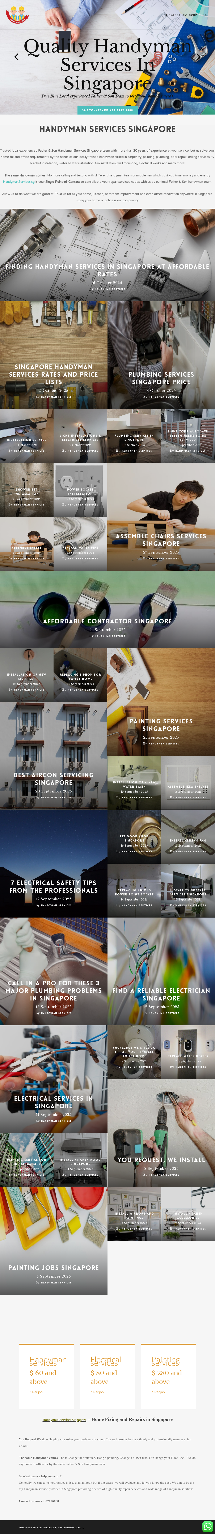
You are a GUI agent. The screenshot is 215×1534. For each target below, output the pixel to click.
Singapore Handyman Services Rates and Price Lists (53, 374)
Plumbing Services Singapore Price (161, 378)
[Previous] (8, 57)
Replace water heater (188, 1056)
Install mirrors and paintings (134, 1216)
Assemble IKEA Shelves (188, 786)
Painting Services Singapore (161, 725)
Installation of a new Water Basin (134, 784)
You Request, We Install (161, 1160)
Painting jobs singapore (53, 1268)
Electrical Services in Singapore (53, 1102)
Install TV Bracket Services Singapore (188, 892)
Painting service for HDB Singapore (26, 1162)
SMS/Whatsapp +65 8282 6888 (107, 110)
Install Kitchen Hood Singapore (80, 1162)
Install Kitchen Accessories (188, 1216)
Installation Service (26, 440)
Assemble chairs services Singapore (161, 540)
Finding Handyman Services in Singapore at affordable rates (108, 270)
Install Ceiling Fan (188, 840)
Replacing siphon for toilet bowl (80, 677)
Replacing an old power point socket (134, 892)
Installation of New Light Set (26, 677)
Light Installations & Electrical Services (80, 438)
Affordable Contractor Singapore (107, 621)
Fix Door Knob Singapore (134, 838)
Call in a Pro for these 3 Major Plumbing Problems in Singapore (53, 991)
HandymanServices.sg (19, 182)
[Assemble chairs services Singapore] (161, 517)
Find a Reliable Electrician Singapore (161, 994)
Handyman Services (110, 289)
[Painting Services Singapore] (161, 702)
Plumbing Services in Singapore (134, 438)
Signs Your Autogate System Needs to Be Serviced (188, 436)
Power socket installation (80, 492)
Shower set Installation (26, 492)
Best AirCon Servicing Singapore (54, 779)
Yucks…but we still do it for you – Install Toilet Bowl (134, 1052)
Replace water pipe (80, 548)
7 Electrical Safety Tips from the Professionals (53, 887)
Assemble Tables (27, 548)
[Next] (206, 57)
